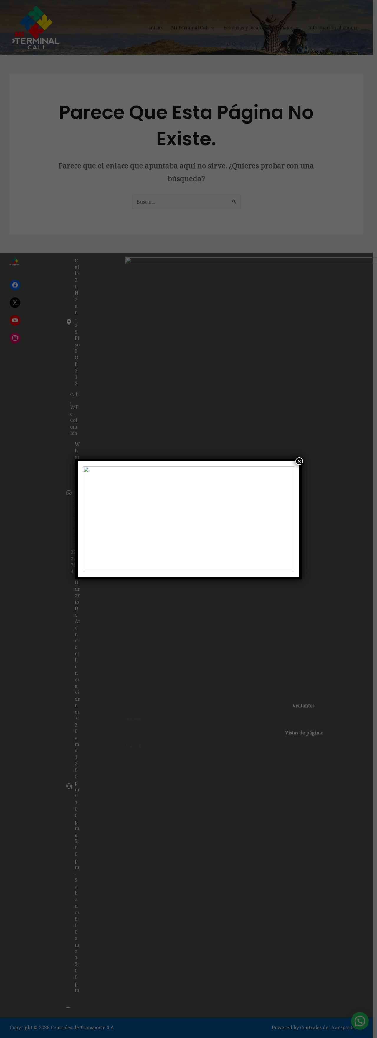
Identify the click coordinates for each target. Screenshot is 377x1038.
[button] (92, 519)
